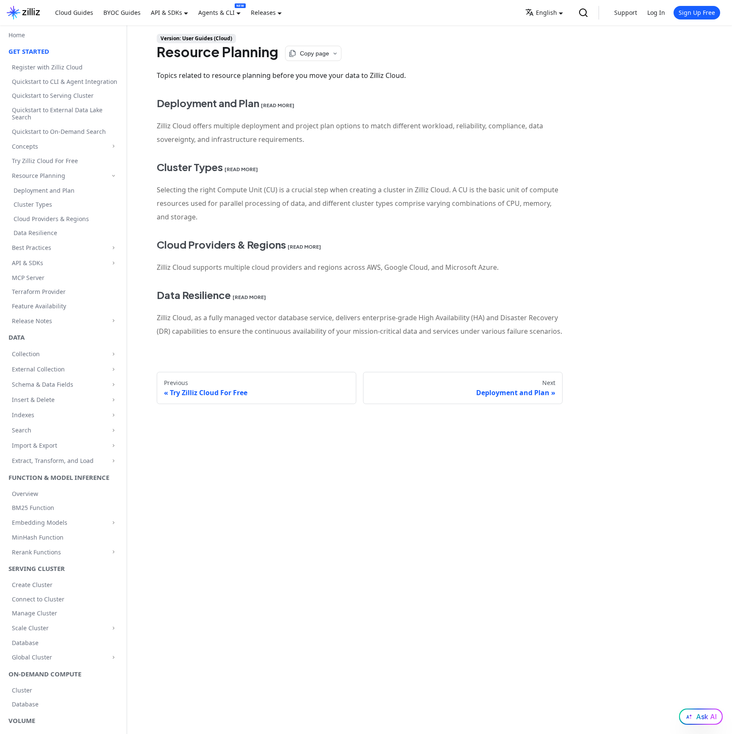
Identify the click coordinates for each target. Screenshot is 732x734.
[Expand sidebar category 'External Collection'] (113, 369)
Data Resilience (35, 233)
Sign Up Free (697, 12)
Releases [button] (263, 12)
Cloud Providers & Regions (51, 219)
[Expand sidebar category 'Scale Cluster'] (113, 628)
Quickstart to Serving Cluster (53, 95)
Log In (656, 12)
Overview (25, 494)
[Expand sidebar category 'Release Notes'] (113, 321)
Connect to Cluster (38, 599)
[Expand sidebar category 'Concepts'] (113, 146)
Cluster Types (33, 204)
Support (625, 12)
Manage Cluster (34, 613)
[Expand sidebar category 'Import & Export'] (113, 445)
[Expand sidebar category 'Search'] (113, 430)
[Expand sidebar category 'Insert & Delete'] (113, 399)
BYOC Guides (122, 12)
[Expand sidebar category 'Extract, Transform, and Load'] (113, 460)
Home (16, 35)
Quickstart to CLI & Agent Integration (64, 82)
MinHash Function (38, 537)
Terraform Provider (39, 292)
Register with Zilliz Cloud (47, 67)
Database (25, 643)
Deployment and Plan (44, 190)
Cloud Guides (74, 12)
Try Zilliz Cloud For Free (45, 161)
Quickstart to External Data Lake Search (57, 114)
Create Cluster (32, 585)
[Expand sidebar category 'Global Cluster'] (113, 657)
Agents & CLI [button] (216, 12)
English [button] (546, 12)
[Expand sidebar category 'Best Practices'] (113, 247)
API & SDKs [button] (166, 12)
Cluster (22, 690)
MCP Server (28, 278)
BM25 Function (33, 508)
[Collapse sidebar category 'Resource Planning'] (113, 175)
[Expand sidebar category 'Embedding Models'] (113, 522)
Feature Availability (39, 306)
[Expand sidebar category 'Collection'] (113, 354)
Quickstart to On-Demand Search (59, 131)
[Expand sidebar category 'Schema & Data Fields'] (113, 384)
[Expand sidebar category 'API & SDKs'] (113, 263)
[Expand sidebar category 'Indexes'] (113, 415)
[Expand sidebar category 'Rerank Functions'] (113, 552)
